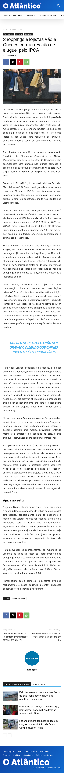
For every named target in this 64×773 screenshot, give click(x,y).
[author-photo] (32, 665)
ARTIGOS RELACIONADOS (17, 684)
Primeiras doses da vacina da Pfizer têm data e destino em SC (46, 636)
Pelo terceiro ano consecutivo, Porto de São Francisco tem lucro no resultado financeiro (39, 696)
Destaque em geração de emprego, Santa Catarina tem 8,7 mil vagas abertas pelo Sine (39, 710)
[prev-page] (5, 735)
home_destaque (18, 598)
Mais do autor (39, 684)
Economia (19, 34)
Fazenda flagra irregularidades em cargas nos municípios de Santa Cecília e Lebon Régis (38, 724)
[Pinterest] (20, 62)
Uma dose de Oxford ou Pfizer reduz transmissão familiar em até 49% (15, 636)
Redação (10, 55)
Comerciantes (16, 29)
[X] (13, 62)
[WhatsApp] (26, 62)
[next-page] (9, 735)
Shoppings (28, 34)
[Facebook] (6, 62)
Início (5, 29)
